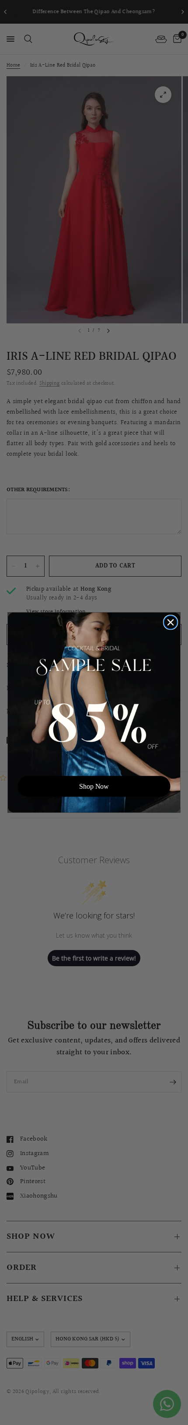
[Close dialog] (171, 622)
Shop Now (94, 786)
